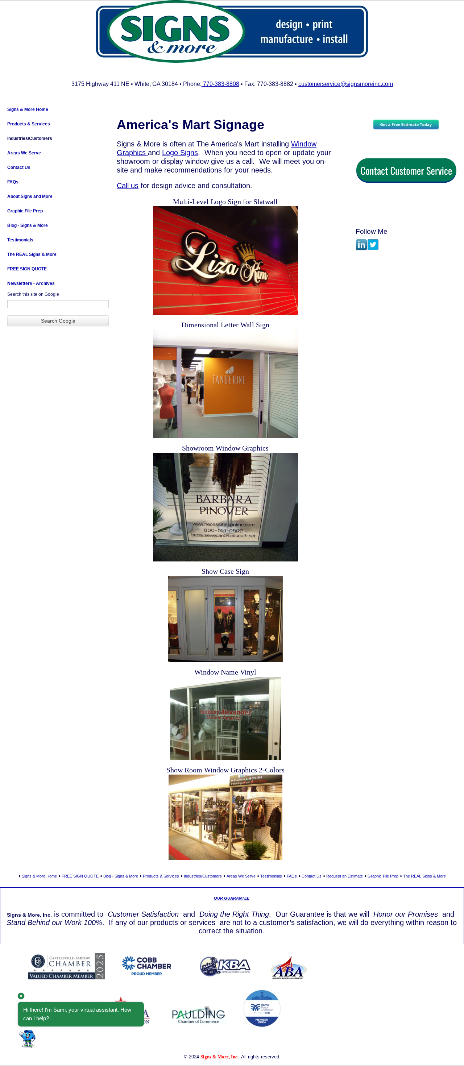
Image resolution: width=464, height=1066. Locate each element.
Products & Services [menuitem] (28, 123)
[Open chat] (27, 1039)
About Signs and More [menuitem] (30, 196)
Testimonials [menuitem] (20, 239)
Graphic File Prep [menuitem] (25, 210)
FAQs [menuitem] (12, 181)
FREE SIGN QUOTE (80, 876)
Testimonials (271, 876)
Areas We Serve (241, 876)
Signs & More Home (39, 876)
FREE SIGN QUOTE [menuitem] (27, 268)
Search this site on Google (33, 294)
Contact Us (312, 876)
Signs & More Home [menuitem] (27, 109)
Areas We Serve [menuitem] (24, 152)
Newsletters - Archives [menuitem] (31, 283)
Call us (127, 186)
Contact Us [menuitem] (18, 167)
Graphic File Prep (383, 876)
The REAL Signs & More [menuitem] (32, 254)
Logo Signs (180, 153)
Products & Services (161, 876)
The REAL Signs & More (424, 876)
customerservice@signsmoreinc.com (345, 84)
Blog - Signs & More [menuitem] (27, 225)
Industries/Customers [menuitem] (29, 138)
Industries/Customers (203, 876)
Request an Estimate (344, 876)
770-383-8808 (220, 84)
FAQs (292, 876)
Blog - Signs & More (120, 876)
